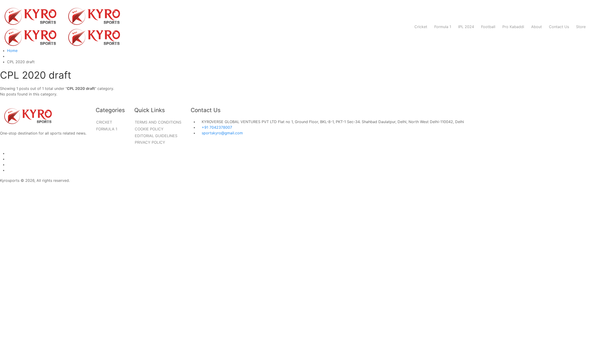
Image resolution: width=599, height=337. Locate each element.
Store (581, 26)
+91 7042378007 (217, 127)
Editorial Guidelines (156, 135)
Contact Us (559, 26)
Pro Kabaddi (513, 26)
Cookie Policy (149, 129)
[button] (594, 26)
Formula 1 (442, 26)
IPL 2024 (466, 26)
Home (12, 50)
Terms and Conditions (158, 122)
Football (488, 26)
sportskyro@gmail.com (222, 133)
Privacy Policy (150, 142)
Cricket (420, 26)
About (536, 26)
